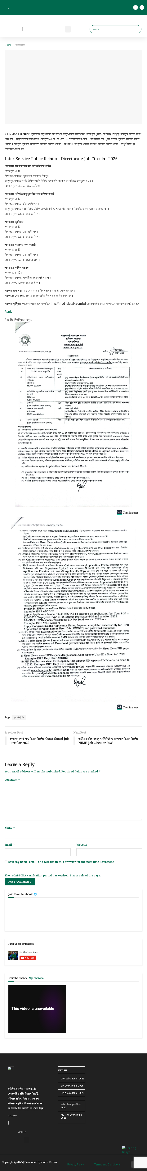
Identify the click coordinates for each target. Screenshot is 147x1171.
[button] (68, 29)
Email (10, 844)
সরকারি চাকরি (20, 44)
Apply (8, 311)
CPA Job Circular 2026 (72, 1078)
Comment (12, 779)
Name (10, 827)
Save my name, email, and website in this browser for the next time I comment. (61, 862)
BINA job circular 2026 (72, 1093)
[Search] (136, 29)
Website (81, 844)
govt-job (19, 717)
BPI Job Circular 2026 (72, 1085)
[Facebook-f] (135, 7)
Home (8, 44)
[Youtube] (142, 7)
